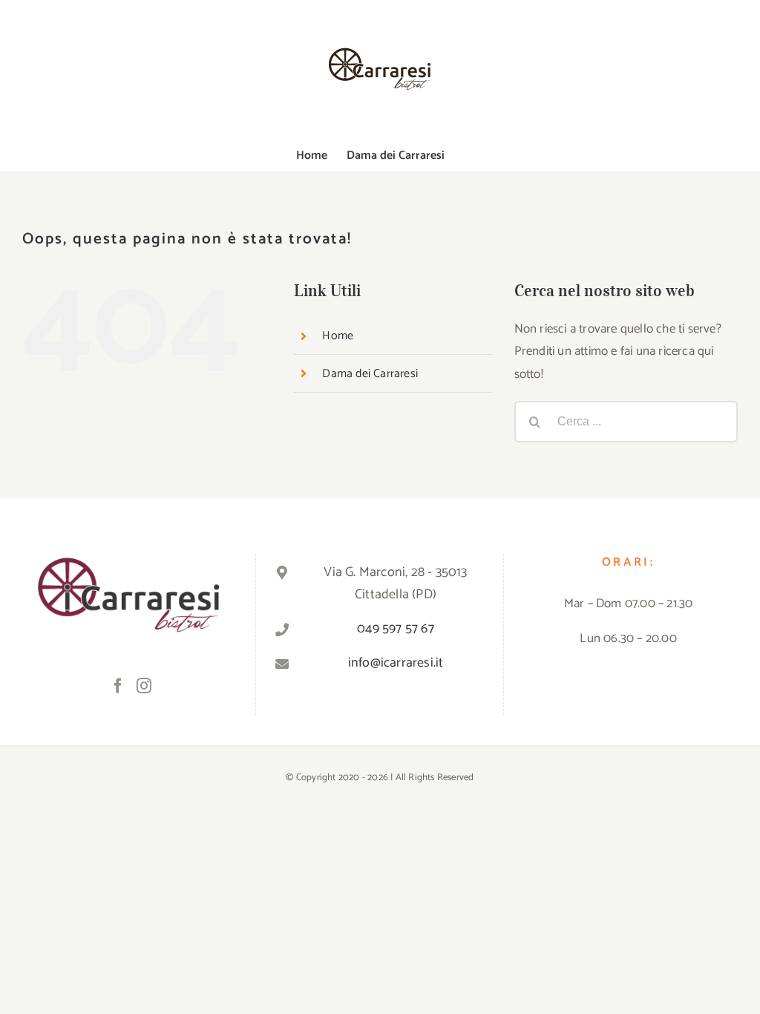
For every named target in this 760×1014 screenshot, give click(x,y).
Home (337, 336)
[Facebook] (118, 685)
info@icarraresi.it (396, 663)
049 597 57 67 (395, 629)
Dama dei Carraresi (370, 374)
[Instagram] (144, 685)
